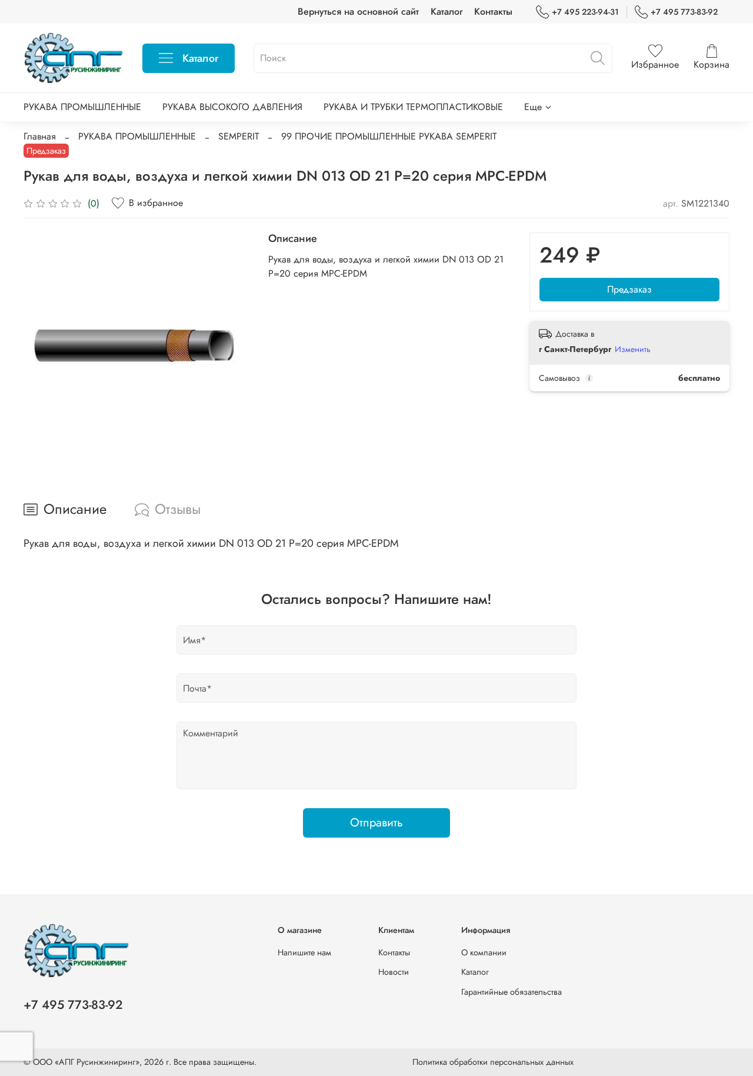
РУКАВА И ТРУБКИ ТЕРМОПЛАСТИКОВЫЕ (413, 107)
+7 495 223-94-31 (585, 12)
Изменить (633, 349)
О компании (484, 952)
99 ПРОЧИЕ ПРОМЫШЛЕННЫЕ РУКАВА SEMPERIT (389, 136)
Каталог (446, 11)
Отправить (376, 822)
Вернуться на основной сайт (358, 11)
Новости (393, 972)
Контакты (493, 11)
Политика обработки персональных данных (493, 1062)
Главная (40, 136)
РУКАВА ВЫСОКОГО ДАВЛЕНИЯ (232, 107)
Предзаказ (629, 289)
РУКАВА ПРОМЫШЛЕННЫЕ (82, 107)
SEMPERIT (238, 136)
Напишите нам (304, 952)
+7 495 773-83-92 (684, 12)
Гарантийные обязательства (511, 992)
